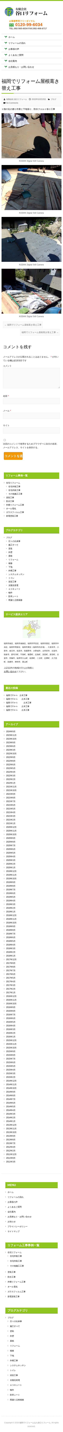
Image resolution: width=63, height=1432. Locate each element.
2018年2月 (10, 952)
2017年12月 (11, 959)
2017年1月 (10, 992)
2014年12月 (11, 1081)
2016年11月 (11, 1000)
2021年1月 (10, 823)
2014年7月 (10, 1099)
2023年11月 (11, 735)
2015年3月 (10, 1073)
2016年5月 (10, 1022)
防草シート (13, 596)
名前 (6, 396)
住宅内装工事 (14, 490)
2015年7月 (10, 1059)
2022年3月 (10, 775)
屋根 (10, 556)
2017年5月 (10, 978)
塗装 (10, 548)
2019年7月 (10, 889)
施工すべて (13, 545)
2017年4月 (10, 981)
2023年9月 (10, 742)
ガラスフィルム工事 (15, 512)
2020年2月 (10, 864)
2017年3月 (10, 985)
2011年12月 (11, 1154)
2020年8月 (10, 842)
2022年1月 (10, 783)
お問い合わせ (10, 671)
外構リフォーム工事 (15, 505)
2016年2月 (10, 1033)
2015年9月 (10, 1051)
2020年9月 (10, 838)
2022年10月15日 (39, 99)
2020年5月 (10, 853)
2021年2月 (10, 820)
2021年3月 (10, 816)
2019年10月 (11, 878)
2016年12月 (11, 996)
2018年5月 (10, 941)
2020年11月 (11, 831)
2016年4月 (10, 1025)
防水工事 (10, 501)
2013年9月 (10, 1136)
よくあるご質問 (15, 55)
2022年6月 (10, 764)
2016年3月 (10, 1029)
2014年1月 (10, 1121)
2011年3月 (10, 1162)
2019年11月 (11, 875)
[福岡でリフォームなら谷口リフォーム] (26, 12)
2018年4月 (10, 945)
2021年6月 (10, 805)
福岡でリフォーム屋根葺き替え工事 (22, 325)
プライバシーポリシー (18, 1226)
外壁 (10, 552)
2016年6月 (10, 1018)
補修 (10, 563)
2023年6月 (10, 746)
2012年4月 (10, 1147)
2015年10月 (11, 1048)
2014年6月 (10, 1103)
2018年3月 (10, 948)
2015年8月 (10, 1055)
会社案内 (12, 61)
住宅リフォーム (13, 483)
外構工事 (12, 570)
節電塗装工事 (12, 516)
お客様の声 (13, 49)
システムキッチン (16, 574)
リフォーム (13, 559)
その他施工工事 (15, 494)
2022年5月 (10, 768)
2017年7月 (10, 970)
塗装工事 (10, 497)
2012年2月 (10, 1150)
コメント (7, 366)
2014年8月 (10, 1095)
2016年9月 (10, 1007)
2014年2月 (10, 1117)
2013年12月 (11, 1125)
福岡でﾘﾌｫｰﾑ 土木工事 (16, 695)
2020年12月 (11, 827)
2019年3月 (10, 904)
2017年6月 (10, 974)
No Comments (12, 103)
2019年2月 (10, 908)
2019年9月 (10, 882)
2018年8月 (10, 930)
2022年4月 (10, 772)
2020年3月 (10, 860)
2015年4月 (10, 1070)
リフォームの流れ (17, 43)
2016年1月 (10, 1037)
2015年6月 (10, 1062)
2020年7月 (10, 845)
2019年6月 (10, 893)
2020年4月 (10, 856)
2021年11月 (11, 786)
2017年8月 (10, 967)
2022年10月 (11, 753)
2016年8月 (10, 1011)
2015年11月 (11, 1044)
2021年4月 (10, 812)
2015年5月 (10, 1066)
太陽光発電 (13, 585)
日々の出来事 (14, 541)
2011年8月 (10, 1158)
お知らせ (12, 1221)
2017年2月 (10, 989)
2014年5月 (10, 1106)
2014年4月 (10, 1110)
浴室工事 (12, 581)
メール (7, 411)
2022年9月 (10, 757)
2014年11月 (11, 1084)
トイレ (11, 578)
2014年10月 (11, 1088)
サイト (6, 425)
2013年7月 (10, 1143)
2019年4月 (10, 900)
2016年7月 (10, 1014)
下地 (10, 567)
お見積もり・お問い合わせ (21, 67)
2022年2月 (10, 779)
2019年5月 (10, 897)
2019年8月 (10, 886)
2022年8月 (10, 761)
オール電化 (11, 508)
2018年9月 (10, 926)
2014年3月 (10, 1114)
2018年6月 (10, 937)
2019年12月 (11, 871)
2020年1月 (10, 867)
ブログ (53, 99)
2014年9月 (10, 1092)
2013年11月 (11, 1128)
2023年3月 (10, 750)
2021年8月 (10, 798)
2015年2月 (10, 1077)
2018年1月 (10, 956)
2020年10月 (11, 834)
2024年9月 (10, 731)
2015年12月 (11, 1040)
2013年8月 (10, 1139)
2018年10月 (11, 923)
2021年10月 (11, 790)
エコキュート (14, 589)
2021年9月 (10, 794)
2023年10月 (11, 739)
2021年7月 (10, 801)
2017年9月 (10, 963)
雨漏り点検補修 (15, 600)
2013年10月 (11, 1132)
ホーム (11, 37)
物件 (10, 593)
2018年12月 (11, 915)
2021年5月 (10, 809)
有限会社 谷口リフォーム (16, 99)
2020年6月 (10, 849)
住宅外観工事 (14, 486)
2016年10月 (11, 1003)
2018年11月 (11, 919)
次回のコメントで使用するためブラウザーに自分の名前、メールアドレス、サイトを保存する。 (31, 446)
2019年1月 (10, 911)
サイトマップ (14, 1231)
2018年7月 (10, 934)
